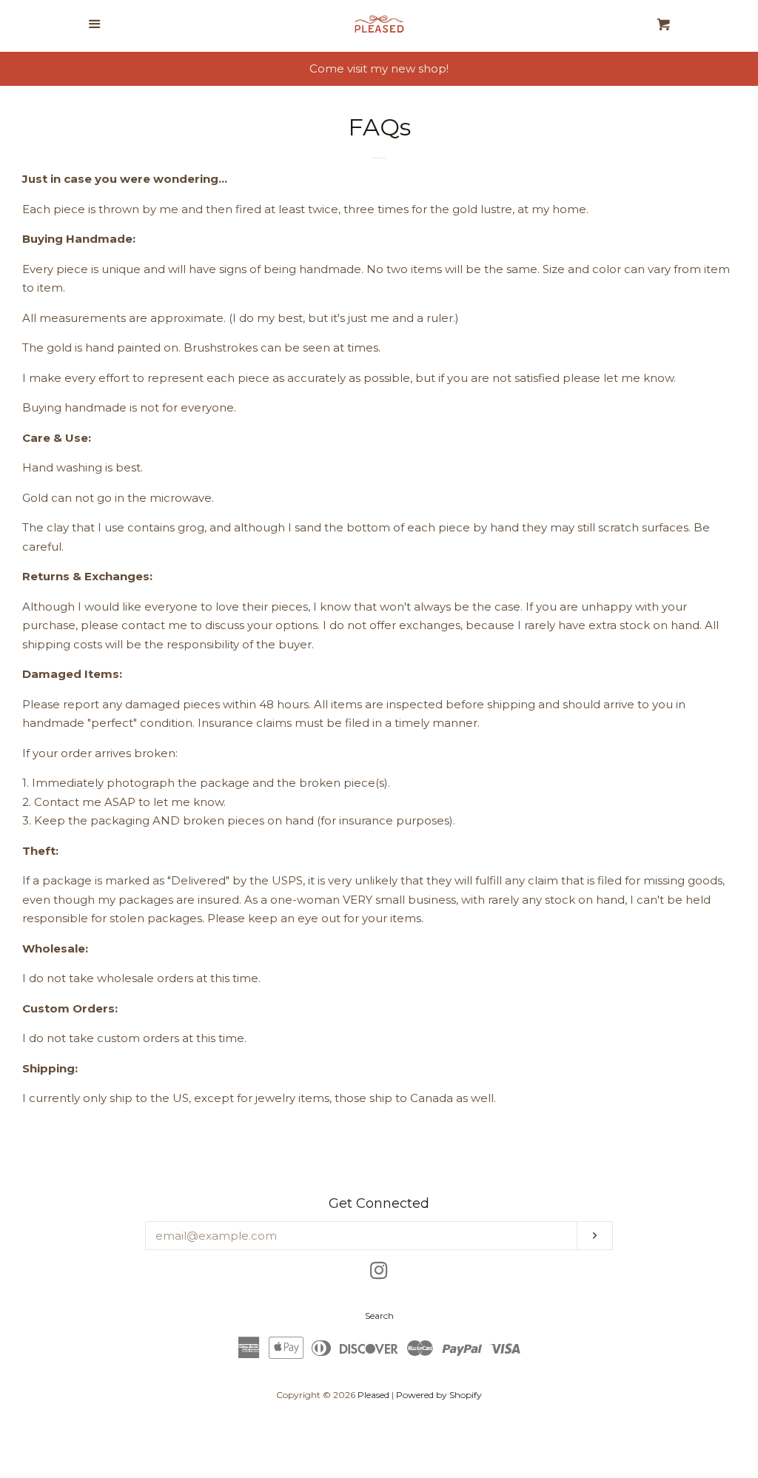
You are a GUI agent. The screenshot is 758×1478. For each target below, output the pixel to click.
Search (379, 1315)
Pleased (373, 1394)
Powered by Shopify (439, 1394)
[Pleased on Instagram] (379, 1273)
